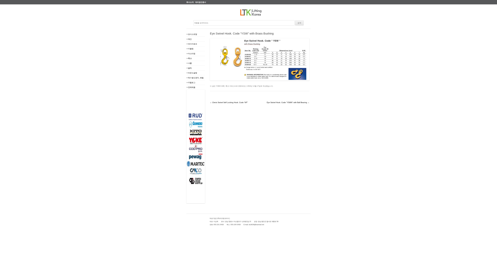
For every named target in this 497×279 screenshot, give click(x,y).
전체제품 (191, 87)
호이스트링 (192, 34)
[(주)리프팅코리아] (251, 13)
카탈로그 (191, 83)
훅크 (190, 58)
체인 (190, 39)
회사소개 (190, 2)
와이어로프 (192, 44)
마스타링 (191, 54)
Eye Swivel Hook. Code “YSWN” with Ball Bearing (288, 102)
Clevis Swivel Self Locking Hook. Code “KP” (229, 102)
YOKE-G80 (220, 86)
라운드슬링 (192, 73)
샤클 (190, 63)
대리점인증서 (200, 2)
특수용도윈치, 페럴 (196, 78)
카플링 (190, 49)
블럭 (190, 68)
